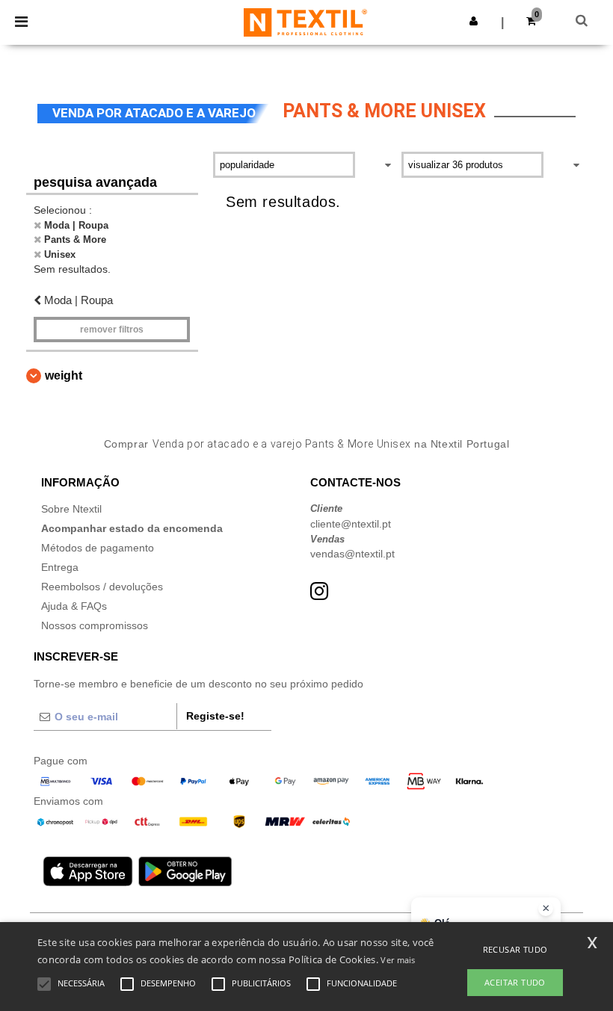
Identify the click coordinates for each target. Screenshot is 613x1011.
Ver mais (398, 959)
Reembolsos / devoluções (102, 587)
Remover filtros (112, 329)
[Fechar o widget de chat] (545, 908)
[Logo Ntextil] (305, 22)
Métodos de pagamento (97, 548)
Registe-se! (215, 716)
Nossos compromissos (94, 625)
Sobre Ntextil (71, 509)
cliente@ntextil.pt (350, 524)
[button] (473, 21)
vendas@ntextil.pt (352, 554)
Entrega (59, 567)
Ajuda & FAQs (74, 606)
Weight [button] (63, 375)
